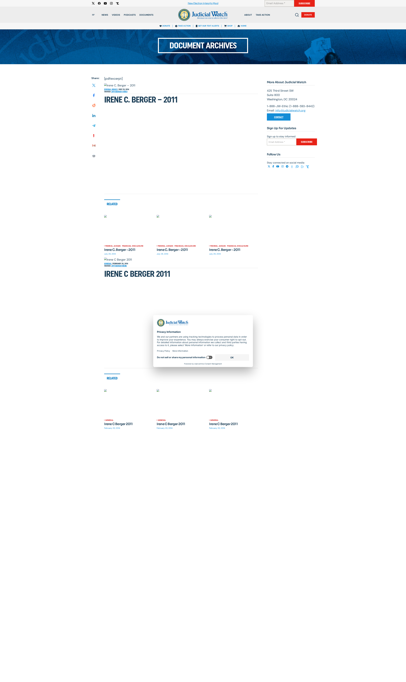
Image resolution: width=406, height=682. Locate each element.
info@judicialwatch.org (290, 110)
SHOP (229, 26)
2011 (113, 92)
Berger (118, 92)
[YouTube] (278, 166)
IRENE (124, 266)
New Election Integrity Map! (203, 3)
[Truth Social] (307, 166)
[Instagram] (283, 166)
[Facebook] (274, 166)
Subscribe (304, 3)
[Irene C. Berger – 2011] (128, 228)
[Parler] (297, 166)
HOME (243, 26)
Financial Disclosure (132, 246)
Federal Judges (111, 89)
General (108, 264)
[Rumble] (302, 166)
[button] (93, 15)
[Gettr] (292, 166)
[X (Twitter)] (269, 166)
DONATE (166, 26)
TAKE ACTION (184, 26)
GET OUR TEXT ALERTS (208, 26)
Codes (124, 92)
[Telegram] (287, 166)
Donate (308, 15)
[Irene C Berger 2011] (128, 403)
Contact (278, 117)
